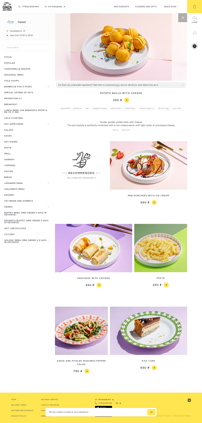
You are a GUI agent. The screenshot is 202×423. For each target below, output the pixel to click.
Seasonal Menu (14, 75)
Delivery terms (19, 405)
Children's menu (14, 189)
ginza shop (170, 7)
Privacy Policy (18, 416)
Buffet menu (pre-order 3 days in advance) (25, 214)
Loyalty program (50, 405)
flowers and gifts (146, 7)
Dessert (9, 195)
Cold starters (13, 118)
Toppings (10, 165)
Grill (7, 154)
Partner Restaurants (22, 410)
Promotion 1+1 (13, 98)
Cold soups (11, 81)
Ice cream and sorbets (18, 201)
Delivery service (49, 399)
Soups (8, 136)
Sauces (8, 171)
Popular (9, 63)
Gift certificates (15, 228)
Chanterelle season (17, 69)
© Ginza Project (162, 416)
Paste (7, 148)
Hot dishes (11, 142)
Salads (8, 130)
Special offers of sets (18, 92)
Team (13, 399)
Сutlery (9, 234)
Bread (8, 177)
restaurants (121, 7)
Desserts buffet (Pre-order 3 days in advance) (26, 221)
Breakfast (11, 104)
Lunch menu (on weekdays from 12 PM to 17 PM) (25, 111)
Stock (8, 57)
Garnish (9, 159)
